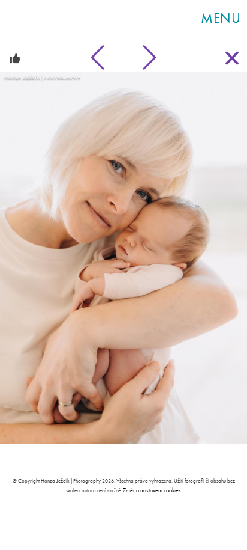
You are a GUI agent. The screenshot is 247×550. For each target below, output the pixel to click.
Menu (221, 18)
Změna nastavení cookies (152, 490)
